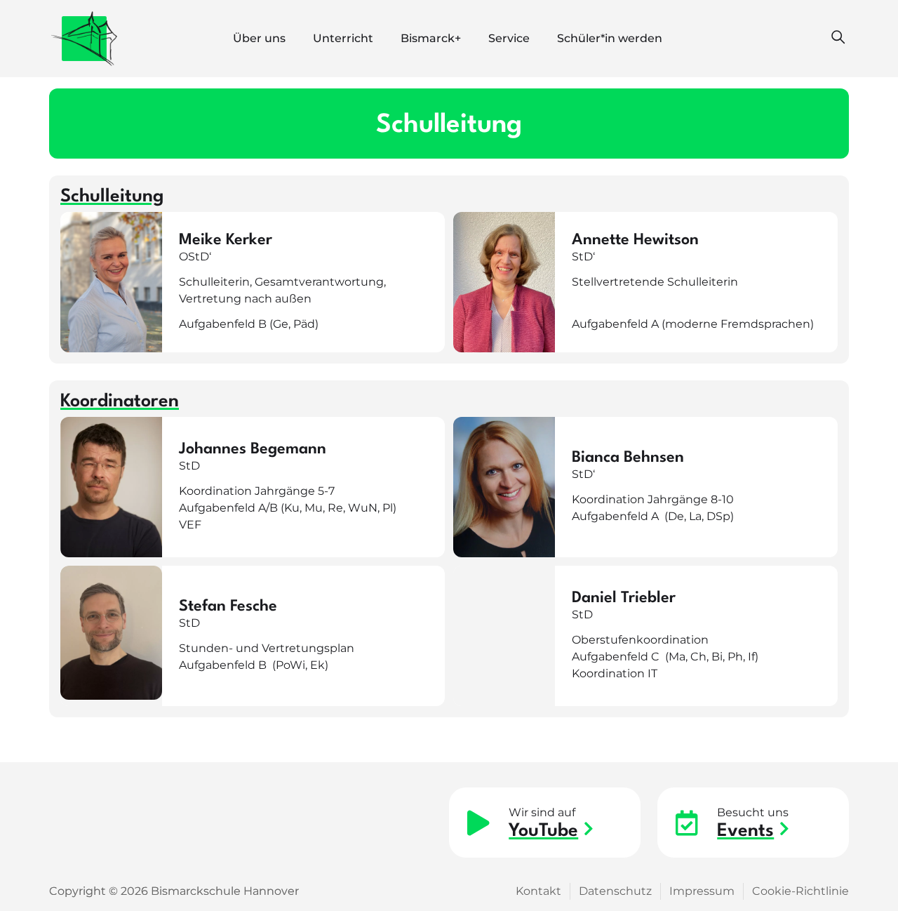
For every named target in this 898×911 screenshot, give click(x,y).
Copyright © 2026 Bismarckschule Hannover (174, 891)
